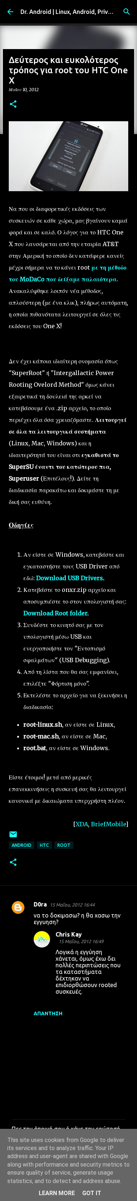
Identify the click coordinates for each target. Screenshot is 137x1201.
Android (21, 845)
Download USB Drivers (69, 578)
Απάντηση (48, 1013)
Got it (91, 1193)
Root (64, 845)
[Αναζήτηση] (126, 12)
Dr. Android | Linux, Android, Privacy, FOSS (77, 11)
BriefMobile (108, 824)
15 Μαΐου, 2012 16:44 (72, 904)
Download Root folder (55, 613)
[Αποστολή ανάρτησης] (13, 837)
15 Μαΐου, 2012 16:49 (80, 941)
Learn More (57, 1193)
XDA (82, 824)
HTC (44, 845)
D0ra (40, 904)
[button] (13, 105)
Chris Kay (69, 934)
